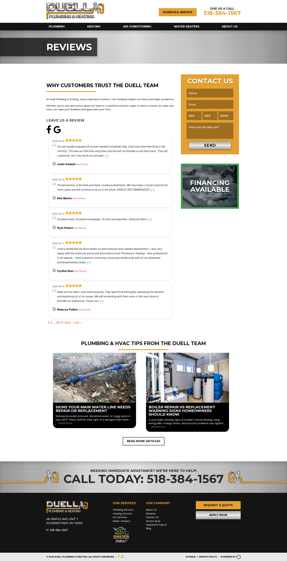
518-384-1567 (222, 13)
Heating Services (122, 513)
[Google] (122, 557)
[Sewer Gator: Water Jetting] (127, 535)
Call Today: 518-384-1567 (143, 479)
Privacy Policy (208, 557)
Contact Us (152, 517)
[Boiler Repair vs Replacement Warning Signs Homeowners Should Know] (187, 392)
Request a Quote (218, 505)
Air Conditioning (137, 26)
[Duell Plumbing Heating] (75, 18)
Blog (148, 528)
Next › (69, 322)
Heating (93, 26)
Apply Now (218, 515)
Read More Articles (143, 441)
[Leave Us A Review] (57, 132)
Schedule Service (177, 12)
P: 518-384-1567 (57, 530)
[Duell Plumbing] (67, 512)
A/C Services (120, 517)
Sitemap (191, 557)
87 (62, 322)
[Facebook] (49, 132)
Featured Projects (156, 524)
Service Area (153, 521)
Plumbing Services (123, 509)
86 (58, 322)
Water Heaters (186, 26)
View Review (81, 164)
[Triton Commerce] (238, 556)
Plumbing (57, 26)
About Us (230, 26)
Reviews (151, 513)
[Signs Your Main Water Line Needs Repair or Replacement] (94, 390)
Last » (77, 322)
